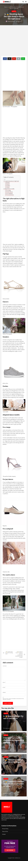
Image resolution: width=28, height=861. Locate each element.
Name (4, 682)
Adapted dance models (9, 188)
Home (5, 7)
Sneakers (8, 185)
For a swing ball (10, 193)
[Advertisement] (14, 41)
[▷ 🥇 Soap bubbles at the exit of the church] (14, 720)
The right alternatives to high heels (11, 181)
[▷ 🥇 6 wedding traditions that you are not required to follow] (14, 786)
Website (4, 692)
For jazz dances (10, 191)
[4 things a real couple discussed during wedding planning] (14, 742)
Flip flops (8, 182)
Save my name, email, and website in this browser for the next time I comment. (13, 699)
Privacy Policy (5, 828)
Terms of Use (5, 831)
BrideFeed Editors (11, 21)
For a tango (8, 190)
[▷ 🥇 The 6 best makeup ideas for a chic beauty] (14, 764)
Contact (4, 834)
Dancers (8, 184)
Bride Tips (14, 11)
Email (4, 687)
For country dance (10, 194)
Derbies (8, 187)
